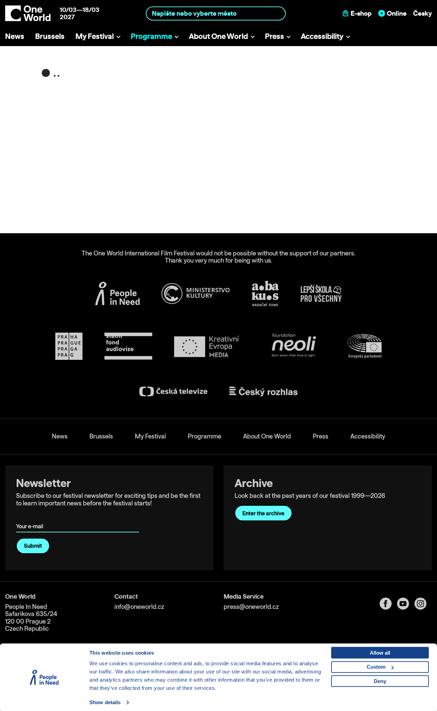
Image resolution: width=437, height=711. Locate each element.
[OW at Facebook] (388, 604)
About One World (218, 36)
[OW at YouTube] (405, 604)
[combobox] (216, 13)
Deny (380, 681)
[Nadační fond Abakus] (265, 293)
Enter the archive (263, 513)
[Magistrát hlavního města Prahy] (69, 346)
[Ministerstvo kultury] (196, 293)
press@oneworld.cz (251, 606)
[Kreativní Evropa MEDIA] (206, 346)
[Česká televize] (173, 391)
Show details (105, 702)
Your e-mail (31, 517)
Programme (151, 36)
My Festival (94, 36)
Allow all (380, 653)
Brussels (50, 36)
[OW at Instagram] (423, 604)
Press (274, 36)
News (14, 36)
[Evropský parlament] (365, 346)
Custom (376, 667)
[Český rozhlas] (263, 392)
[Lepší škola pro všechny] (321, 293)
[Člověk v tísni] (117, 293)
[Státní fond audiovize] (128, 346)
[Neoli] (293, 346)
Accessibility (322, 36)
